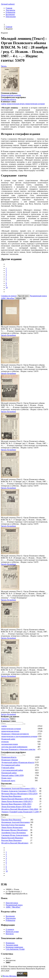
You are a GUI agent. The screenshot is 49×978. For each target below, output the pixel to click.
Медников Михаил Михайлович (14, 830)
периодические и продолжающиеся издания (19, 736)
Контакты (10, 934)
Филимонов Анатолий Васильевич (15, 822)
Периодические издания (11, 95)
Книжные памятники (14, 947)
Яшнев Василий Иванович (12, 838)
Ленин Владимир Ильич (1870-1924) (16, 807)
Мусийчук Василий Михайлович (14, 843)
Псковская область (8, 99)
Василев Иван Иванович (11, 840)
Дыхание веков (12, 945)
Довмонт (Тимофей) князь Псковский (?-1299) (20, 812)
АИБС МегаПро (7, 298)
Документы (10, 10)
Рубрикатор (10, 12)
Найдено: (20, 298)
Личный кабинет (8, 4)
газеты (3, 104)
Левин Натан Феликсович (12, 827)
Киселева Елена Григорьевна (13, 825)
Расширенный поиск (38, 296)
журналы (5, 742)
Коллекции (10, 14)
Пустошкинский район (10, 765)
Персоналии (11, 17)
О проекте (10, 929)
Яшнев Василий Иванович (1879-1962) (17, 799)
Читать (4, 66)
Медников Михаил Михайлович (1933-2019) (19, 794)
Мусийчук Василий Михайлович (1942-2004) (19, 809)
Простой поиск (12, 903)
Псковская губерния (9, 760)
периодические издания (35, 104)
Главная (9, 8)
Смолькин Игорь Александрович (14, 835)
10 (7, 287)
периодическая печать (16, 104)
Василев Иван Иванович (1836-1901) (16, 804)
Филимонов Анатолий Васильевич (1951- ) (18, 788)
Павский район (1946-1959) (12, 775)
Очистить (5, 719)
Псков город (6, 778)
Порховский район (9, 773)
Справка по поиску (9, 296)
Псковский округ (8, 781)
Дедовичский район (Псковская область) (17, 762)
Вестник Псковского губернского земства (18, 749)
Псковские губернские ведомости (15, 734)
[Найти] (24, 755)
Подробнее (11, 335)
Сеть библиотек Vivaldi (15, 949)
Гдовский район (7, 768)
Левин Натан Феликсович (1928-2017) (16, 801)
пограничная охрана (9, 744)
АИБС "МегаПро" (13, 907)
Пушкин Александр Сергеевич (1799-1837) (18, 791)
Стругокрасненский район (12, 770)
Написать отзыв (12, 932)
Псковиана (10, 943)
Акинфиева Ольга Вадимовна (13, 833)
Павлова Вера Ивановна (11, 796)
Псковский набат (8, 739)
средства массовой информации (14, 747)
